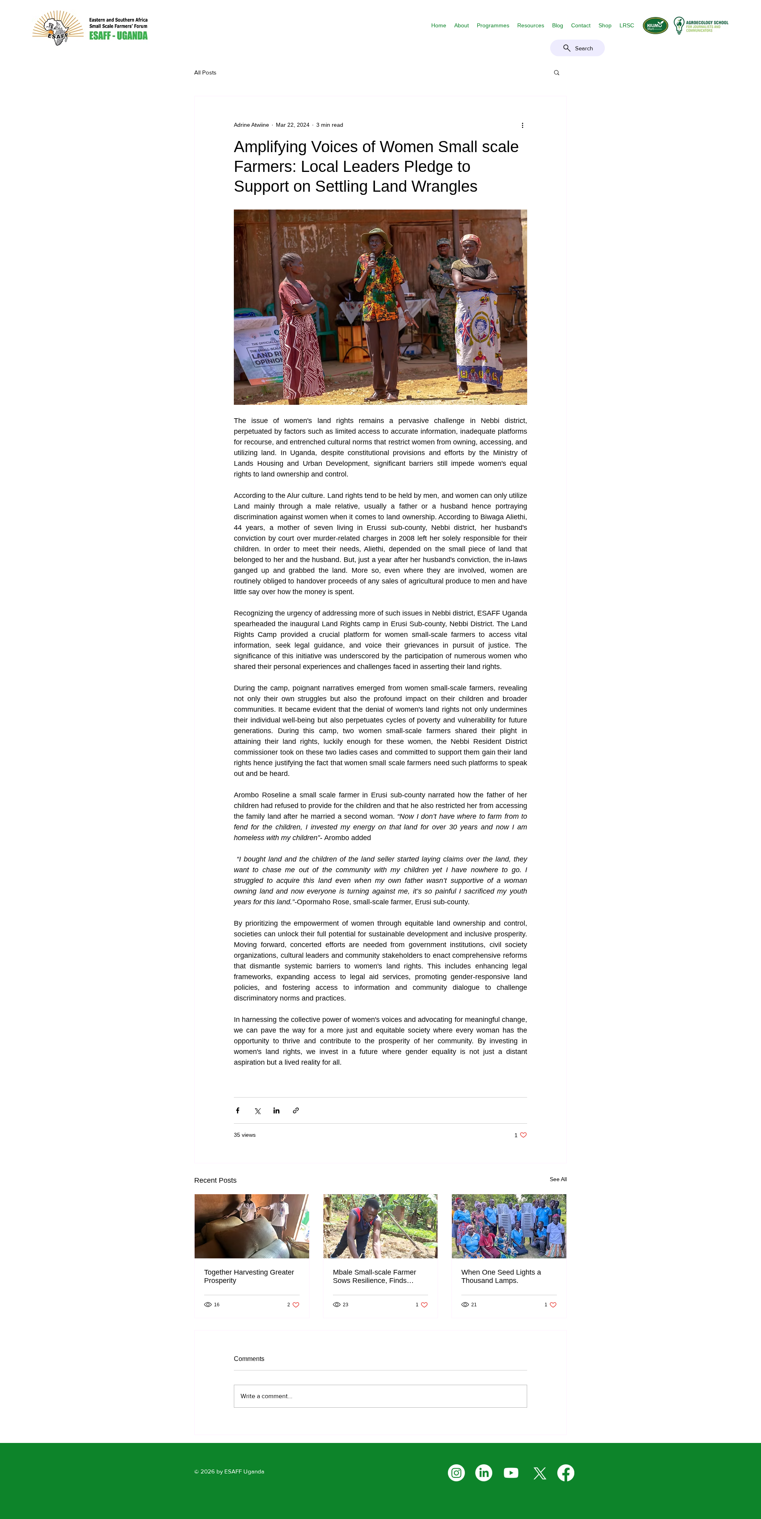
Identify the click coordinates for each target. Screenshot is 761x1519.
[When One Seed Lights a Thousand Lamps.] (509, 1226)
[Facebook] (565, 1472)
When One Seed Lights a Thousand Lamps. (501, 1276)
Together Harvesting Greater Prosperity (249, 1276)
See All (558, 1179)
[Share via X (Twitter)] (257, 1110)
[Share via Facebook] (237, 1110)
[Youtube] (511, 1472)
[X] (538, 1472)
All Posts (205, 72)
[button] (461, 25)
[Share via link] (296, 1110)
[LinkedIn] (483, 1472)
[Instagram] (456, 1472)
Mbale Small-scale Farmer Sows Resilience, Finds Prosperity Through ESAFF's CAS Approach (378, 1276)
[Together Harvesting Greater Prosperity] (252, 1226)
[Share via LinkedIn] (276, 1110)
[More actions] (522, 125)
